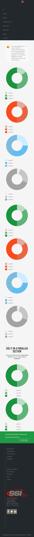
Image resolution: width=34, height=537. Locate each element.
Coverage (9, 456)
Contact (9, 479)
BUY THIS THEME (24, 440)
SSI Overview (10, 471)
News (8, 476)
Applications (10, 458)
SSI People (10, 474)
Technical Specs (11, 453)
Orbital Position (11, 451)
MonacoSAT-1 (10, 448)
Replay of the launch (12, 469)
